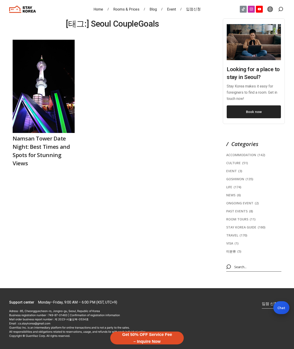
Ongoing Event (242, 203)
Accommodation (245, 155)
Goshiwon (239, 179)
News (233, 195)
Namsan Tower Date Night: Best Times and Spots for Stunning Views (41, 151)
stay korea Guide (245, 227)
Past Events (239, 211)
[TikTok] (243, 9)
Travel (236, 235)
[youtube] (259, 9)
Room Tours (240, 219)
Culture (237, 163)
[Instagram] (251, 9)
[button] (280, 9)
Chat (281, 308)
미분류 (233, 251)
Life (233, 187)
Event (234, 171)
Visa (232, 243)
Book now (254, 112)
